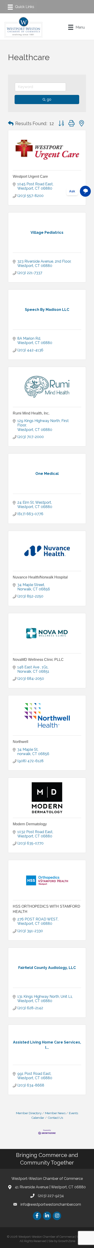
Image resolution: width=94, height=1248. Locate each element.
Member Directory (29, 1113)
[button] (10, 123)
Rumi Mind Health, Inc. (31, 413)
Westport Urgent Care (30, 176)
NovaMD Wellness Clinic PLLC (38, 660)
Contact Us (55, 1117)
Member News (55, 1113)
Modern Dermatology (30, 824)
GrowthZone (66, 1241)
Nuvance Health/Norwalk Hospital (40, 577)
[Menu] (21, 7)
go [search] (49, 99)
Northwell (20, 742)
